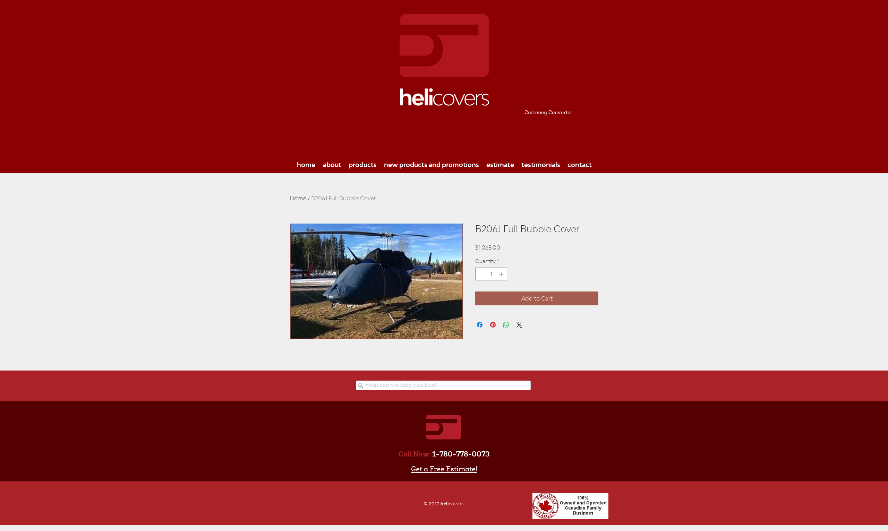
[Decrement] (480, 274)
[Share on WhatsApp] (506, 325)
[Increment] (501, 274)
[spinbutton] (491, 274)
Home (298, 198)
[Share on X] (519, 325)
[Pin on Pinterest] (493, 325)
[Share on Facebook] (480, 325)
